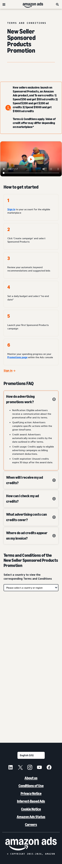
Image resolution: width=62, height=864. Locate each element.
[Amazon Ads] (30, 4)
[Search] (57, 4)
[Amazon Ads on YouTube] (39, 768)
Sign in (11, 209)
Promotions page (17, 357)
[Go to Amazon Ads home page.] (31, 843)
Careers (31, 824)
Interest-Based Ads (31, 801)
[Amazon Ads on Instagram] (29, 768)
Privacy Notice (31, 793)
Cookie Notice (31, 809)
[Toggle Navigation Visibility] (4, 4)
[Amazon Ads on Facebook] (49, 768)
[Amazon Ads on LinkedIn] (10, 768)
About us (31, 778)
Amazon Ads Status (31, 817)
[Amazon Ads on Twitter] (20, 768)
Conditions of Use (31, 786)
